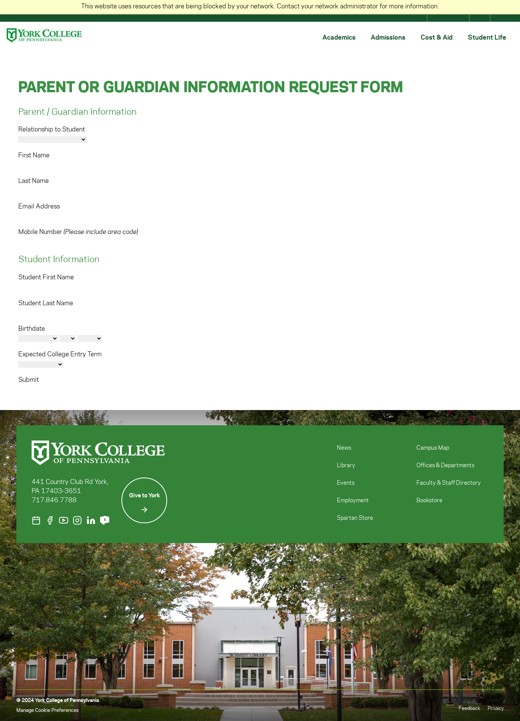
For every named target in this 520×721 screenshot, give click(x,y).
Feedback (469, 708)
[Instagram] (77, 520)
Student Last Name (45, 303)
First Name (33, 155)
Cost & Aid (437, 37)
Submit (28, 380)
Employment (353, 500)
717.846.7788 (54, 500)
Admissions (388, 37)
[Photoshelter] (104, 520)
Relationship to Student (51, 130)
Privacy (496, 708)
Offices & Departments (445, 465)
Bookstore (429, 500)
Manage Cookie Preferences (47, 710)
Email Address (39, 206)
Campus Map (432, 448)
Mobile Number (78, 232)
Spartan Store (355, 518)
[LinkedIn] (91, 520)
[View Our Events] (36, 520)
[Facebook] (49, 520)
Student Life (487, 37)
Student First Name (46, 277)
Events (345, 483)
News (344, 448)
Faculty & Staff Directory (448, 483)
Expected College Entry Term (60, 354)
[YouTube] (63, 520)
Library (346, 465)
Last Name (33, 181)
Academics (339, 37)
